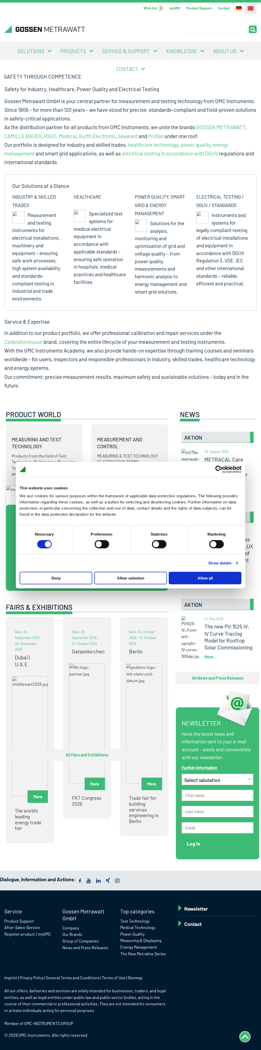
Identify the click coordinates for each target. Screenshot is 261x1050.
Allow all (205, 578)
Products (73, 51)
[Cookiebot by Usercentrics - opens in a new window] (219, 469)
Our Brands (72, 934)
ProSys (155, 136)
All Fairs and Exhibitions (87, 754)
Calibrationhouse (23, 342)
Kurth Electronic (97, 136)
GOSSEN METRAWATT (220, 127)
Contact (224, 8)
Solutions (30, 51)
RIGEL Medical (60, 136)
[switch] (102, 544)
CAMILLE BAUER (23, 136)
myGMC (174, 8)
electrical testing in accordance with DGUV (170, 153)
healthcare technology (153, 144)
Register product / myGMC (27, 934)
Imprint (10, 977)
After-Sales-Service (22, 927)
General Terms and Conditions (73, 977)
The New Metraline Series (143, 953)
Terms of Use (113, 977)
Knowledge (181, 51)
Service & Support (126, 51)
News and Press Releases (85, 947)
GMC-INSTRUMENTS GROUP (48, 1023)
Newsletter (196, 909)
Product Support (199, 8)
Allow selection (130, 578)
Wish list (152, 8)
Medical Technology (137, 927)
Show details (219, 563)
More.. (209, 656)
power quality (195, 144)
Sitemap (135, 977)
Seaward (128, 136)
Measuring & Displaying (141, 940)
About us (225, 51)
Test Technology (135, 921)
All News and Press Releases (217, 677)
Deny (56, 578)
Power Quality (132, 934)
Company (70, 927)
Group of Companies (80, 940)
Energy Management (138, 947)
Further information (199, 767)
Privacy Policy (32, 977)
